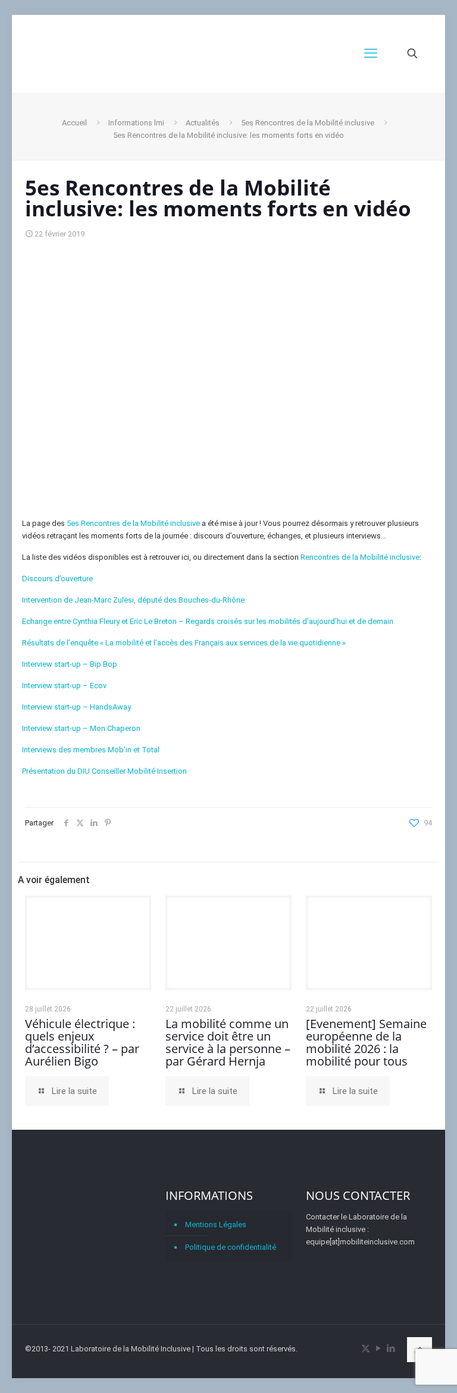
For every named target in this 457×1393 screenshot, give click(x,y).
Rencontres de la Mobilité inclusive (360, 557)
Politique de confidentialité (230, 1247)
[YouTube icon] (378, 1348)
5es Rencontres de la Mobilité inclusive (307, 122)
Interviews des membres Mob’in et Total (90, 749)
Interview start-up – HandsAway (76, 706)
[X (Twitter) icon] (365, 1348)
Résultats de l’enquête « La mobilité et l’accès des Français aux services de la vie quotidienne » (184, 642)
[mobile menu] (371, 53)
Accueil (74, 122)
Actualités (203, 122)
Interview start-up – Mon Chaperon (81, 728)
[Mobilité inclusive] (122, 53)
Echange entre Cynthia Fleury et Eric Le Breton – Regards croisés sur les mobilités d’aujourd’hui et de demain (207, 621)
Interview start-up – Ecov (64, 685)
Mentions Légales (215, 1224)
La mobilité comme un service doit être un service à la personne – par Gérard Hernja (227, 1042)
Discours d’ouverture (57, 578)
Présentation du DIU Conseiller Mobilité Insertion (104, 771)
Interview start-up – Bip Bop (69, 664)
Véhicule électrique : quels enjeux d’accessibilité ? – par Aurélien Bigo (82, 1042)
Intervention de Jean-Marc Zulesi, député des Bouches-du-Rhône (133, 599)
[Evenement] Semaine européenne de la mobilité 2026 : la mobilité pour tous (366, 1042)
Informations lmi (136, 122)
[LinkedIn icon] (390, 1348)
